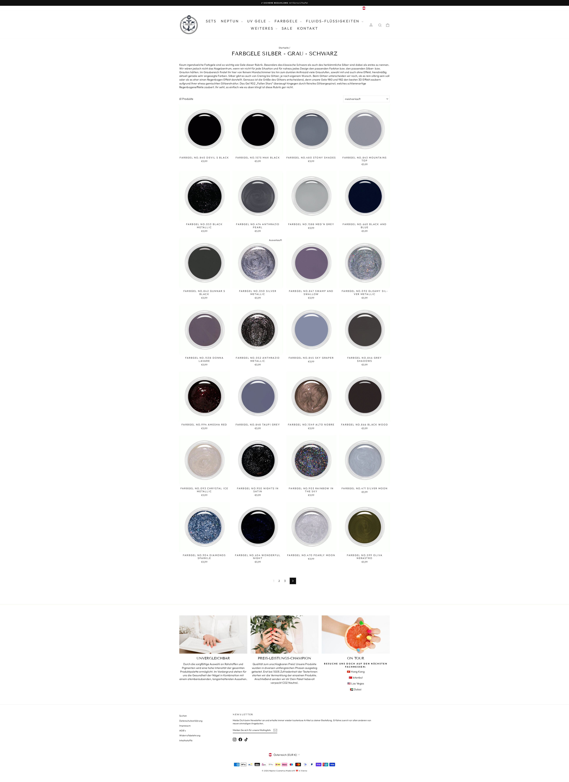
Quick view (204, 151)
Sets (211, 21)
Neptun (230, 21)
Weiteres (263, 28)
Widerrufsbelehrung (189, 735)
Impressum (185, 725)
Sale (287, 28)
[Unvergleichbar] (213, 634)
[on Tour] (356, 634)
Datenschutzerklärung (190, 720)
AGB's (182, 730)
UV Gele (257, 21)
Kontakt (307, 28)
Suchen (183, 715)
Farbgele (287, 21)
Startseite (284, 47)
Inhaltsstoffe (185, 740)
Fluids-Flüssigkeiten (333, 21)
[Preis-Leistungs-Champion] (285, 634)
